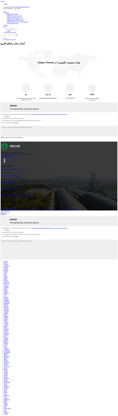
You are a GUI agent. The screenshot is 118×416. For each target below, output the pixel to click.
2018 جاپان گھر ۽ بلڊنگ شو (8, 182)
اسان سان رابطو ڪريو (10, 32)
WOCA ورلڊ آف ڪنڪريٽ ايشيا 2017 (10, 188)
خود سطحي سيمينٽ (12, 23)
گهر (5, 11)
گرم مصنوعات (13, 208)
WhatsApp (3, 214)
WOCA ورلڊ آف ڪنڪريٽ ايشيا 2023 (10, 175)
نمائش (8, 30)
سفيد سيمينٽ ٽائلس (72, 209)
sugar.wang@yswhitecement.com (20, 7)
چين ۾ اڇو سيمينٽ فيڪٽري (24, 209)
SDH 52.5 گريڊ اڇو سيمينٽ (14, 15)
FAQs (5, 26)
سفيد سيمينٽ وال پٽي (60, 209)
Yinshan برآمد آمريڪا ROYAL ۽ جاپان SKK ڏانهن (14, 195)
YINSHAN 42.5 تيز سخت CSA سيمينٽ (17, 21)
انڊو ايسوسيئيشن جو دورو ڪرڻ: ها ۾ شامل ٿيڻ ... (14, 169)
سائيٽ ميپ (5, 208)
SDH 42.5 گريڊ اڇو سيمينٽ (14, 17)
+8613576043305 (5, 155)
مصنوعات (6, 12)
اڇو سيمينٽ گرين (37, 209)
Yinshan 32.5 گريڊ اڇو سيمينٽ (15, 18)
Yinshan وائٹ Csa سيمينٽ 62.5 (15, 20)
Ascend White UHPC (12, 14)
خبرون (5, 24)
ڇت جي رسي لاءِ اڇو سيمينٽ (8, 209)
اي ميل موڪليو (5, 212)
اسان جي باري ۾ (9, 27)
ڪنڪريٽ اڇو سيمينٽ (48, 209)
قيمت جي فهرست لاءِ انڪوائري (9, 206)
